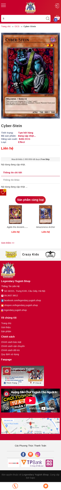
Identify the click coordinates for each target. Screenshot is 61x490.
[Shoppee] (30, 454)
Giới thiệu (6, 327)
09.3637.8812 (11, 295)
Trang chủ (6, 323)
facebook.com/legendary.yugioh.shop (22, 300)
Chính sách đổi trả (10, 350)
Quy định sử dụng (10, 354)
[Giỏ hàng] (57, 17)
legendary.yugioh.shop (15, 310)
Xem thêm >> (7, 243)
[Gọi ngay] (15, 486)
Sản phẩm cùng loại (30, 199)
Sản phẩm (6, 331)
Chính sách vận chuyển (13, 346)
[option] (15, 222)
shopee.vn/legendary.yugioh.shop (21, 305)
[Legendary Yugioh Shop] (30, 7)
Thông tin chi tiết (12, 172)
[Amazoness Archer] (45, 214)
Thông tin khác (11, 180)
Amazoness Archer (45, 227)
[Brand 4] (50, 254)
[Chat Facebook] (45, 486)
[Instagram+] (37, 454)
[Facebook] (23, 454)
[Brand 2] (11, 254)
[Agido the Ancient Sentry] (15, 214)
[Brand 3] (31, 254)
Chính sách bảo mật (11, 342)
